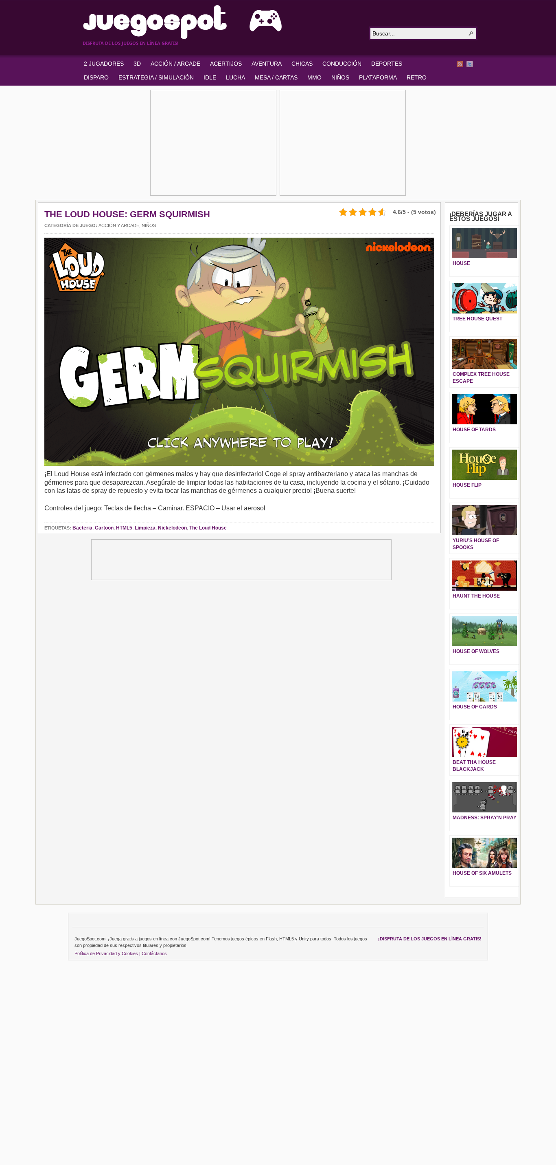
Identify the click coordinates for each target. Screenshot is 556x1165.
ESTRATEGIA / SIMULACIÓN (156, 77)
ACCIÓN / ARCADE (175, 63)
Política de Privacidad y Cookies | (107, 953)
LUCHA (235, 77)
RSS (460, 64)
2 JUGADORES (104, 63)
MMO (314, 77)
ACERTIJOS (226, 63)
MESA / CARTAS (276, 77)
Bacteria (82, 528)
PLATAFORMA (378, 77)
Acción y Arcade (119, 225)
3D (137, 63)
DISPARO (96, 77)
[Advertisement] (213, 143)
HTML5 (124, 528)
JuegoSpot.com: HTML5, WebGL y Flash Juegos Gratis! (221, 22)
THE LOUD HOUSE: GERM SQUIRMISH (127, 214)
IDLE (210, 77)
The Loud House (208, 528)
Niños (149, 225)
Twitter (469, 64)
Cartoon (104, 528)
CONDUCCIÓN (341, 63)
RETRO (417, 77)
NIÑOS (340, 77)
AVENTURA (267, 63)
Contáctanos (154, 953)
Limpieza (145, 528)
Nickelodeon (172, 528)
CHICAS (302, 63)
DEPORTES (386, 63)
